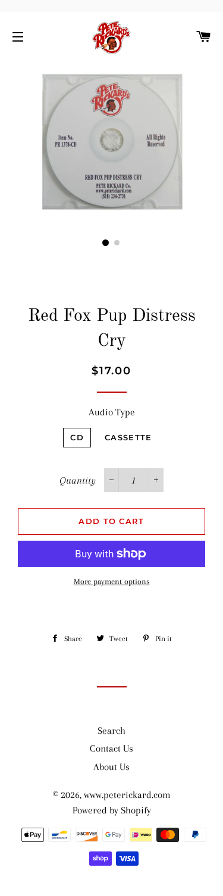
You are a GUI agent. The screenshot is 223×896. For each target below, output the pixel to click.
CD (77, 437)
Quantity (77, 480)
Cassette (128, 437)
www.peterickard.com (127, 794)
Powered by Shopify (112, 810)
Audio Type (112, 412)
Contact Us (111, 748)
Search (111, 730)
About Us (111, 766)
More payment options (112, 581)
